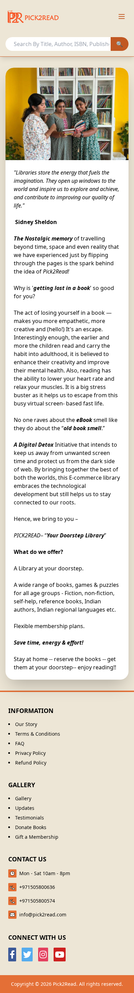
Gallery (23, 798)
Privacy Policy (30, 753)
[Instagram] (43, 954)
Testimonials (29, 817)
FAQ (19, 743)
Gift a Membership (36, 837)
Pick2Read (64, 984)
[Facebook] (12, 954)
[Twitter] (27, 954)
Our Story (26, 724)
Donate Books (30, 827)
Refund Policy (30, 762)
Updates (24, 808)
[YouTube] (60, 954)
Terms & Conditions (37, 733)
